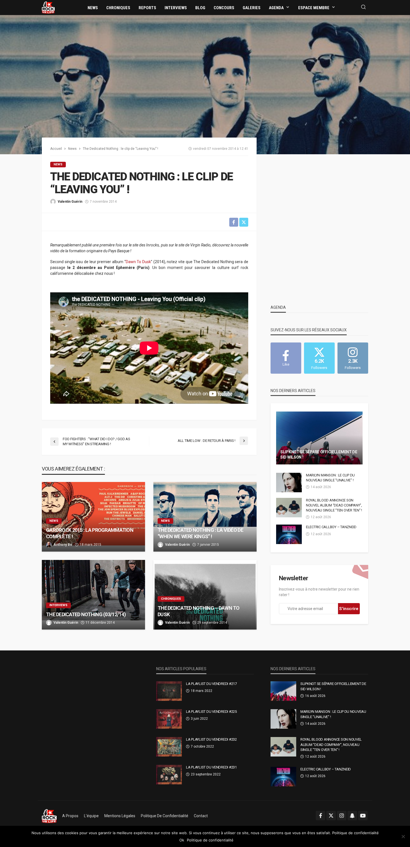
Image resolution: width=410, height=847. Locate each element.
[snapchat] (352, 815)
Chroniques (118, 7)
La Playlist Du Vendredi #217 (211, 684)
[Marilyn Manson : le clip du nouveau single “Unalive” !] (289, 482)
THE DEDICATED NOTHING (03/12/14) (86, 614)
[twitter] (331, 815)
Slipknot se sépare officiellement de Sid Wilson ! (318, 455)
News (93, 7)
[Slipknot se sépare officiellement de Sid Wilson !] (319, 438)
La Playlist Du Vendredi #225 (211, 711)
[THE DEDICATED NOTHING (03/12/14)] (93, 595)
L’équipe (91, 816)
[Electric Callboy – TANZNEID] (289, 534)
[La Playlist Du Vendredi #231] (169, 774)
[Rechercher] (363, 7)
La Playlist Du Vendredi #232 (211, 739)
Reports (147, 7)
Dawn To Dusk (138, 262)
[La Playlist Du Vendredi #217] (169, 691)
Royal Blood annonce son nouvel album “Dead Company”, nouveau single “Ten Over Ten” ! (334, 505)
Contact (201, 816)
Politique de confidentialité (164, 816)
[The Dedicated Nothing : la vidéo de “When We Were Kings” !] (205, 517)
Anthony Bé (63, 545)
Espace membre (313, 7)
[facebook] (320, 815)
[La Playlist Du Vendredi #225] (169, 719)
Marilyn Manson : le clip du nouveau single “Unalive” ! (330, 477)
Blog (200, 7)
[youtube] (363, 815)
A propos (70, 816)
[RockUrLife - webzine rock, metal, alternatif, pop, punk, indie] (48, 7)
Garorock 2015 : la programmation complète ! (89, 533)
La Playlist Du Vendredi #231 (211, 767)
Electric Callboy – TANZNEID (331, 527)
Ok (181, 840)
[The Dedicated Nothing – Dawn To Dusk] (205, 595)
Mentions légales (119, 816)
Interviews (176, 7)
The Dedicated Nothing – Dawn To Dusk (199, 611)
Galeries (252, 7)
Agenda (276, 7)
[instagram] (341, 815)
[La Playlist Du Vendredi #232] (169, 747)
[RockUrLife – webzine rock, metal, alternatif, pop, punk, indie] (49, 816)
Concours (224, 7)
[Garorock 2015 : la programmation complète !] (93, 517)
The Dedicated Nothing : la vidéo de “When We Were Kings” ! (200, 533)
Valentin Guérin (70, 202)
